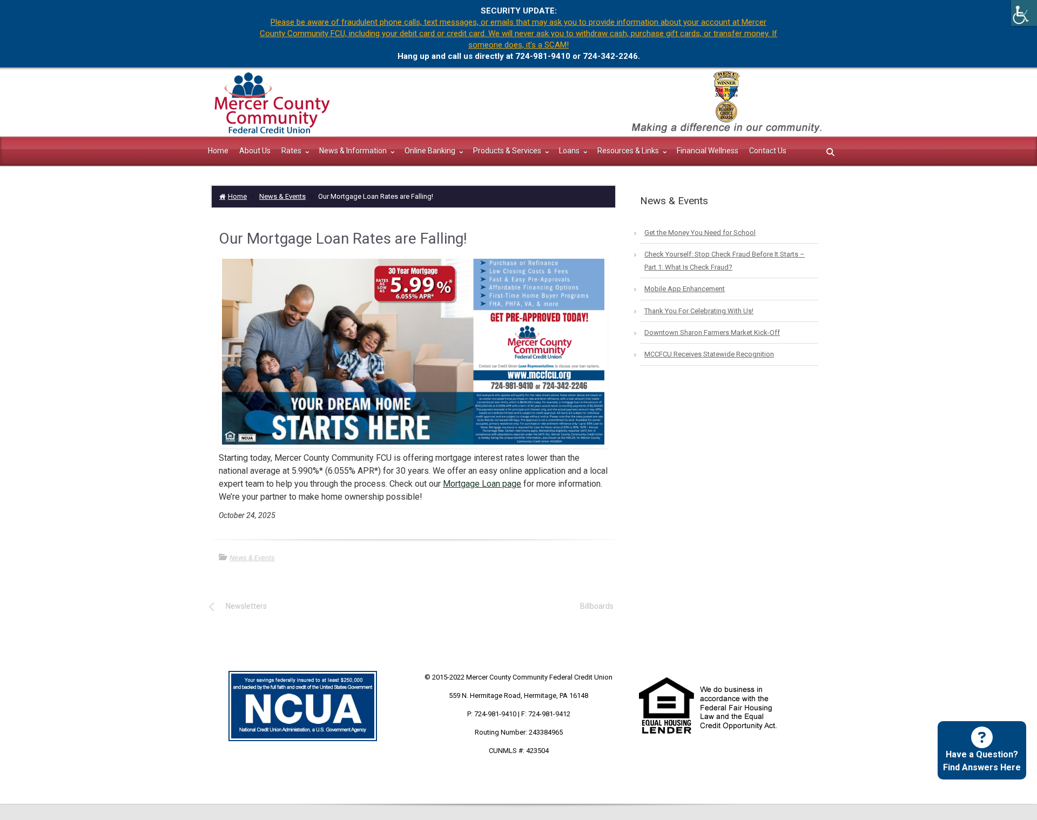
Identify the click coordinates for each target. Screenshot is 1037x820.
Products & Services (508, 150)
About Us (255, 150)
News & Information (353, 150)
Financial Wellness (707, 150)
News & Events (282, 196)
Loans (570, 150)
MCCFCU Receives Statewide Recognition (709, 354)
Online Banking (431, 150)
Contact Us (767, 150)
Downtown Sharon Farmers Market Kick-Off (712, 332)
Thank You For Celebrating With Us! (698, 311)
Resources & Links (629, 150)
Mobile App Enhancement (684, 289)
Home (218, 150)
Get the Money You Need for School (700, 232)
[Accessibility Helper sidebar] (1024, 13)
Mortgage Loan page (482, 484)
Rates (292, 150)
